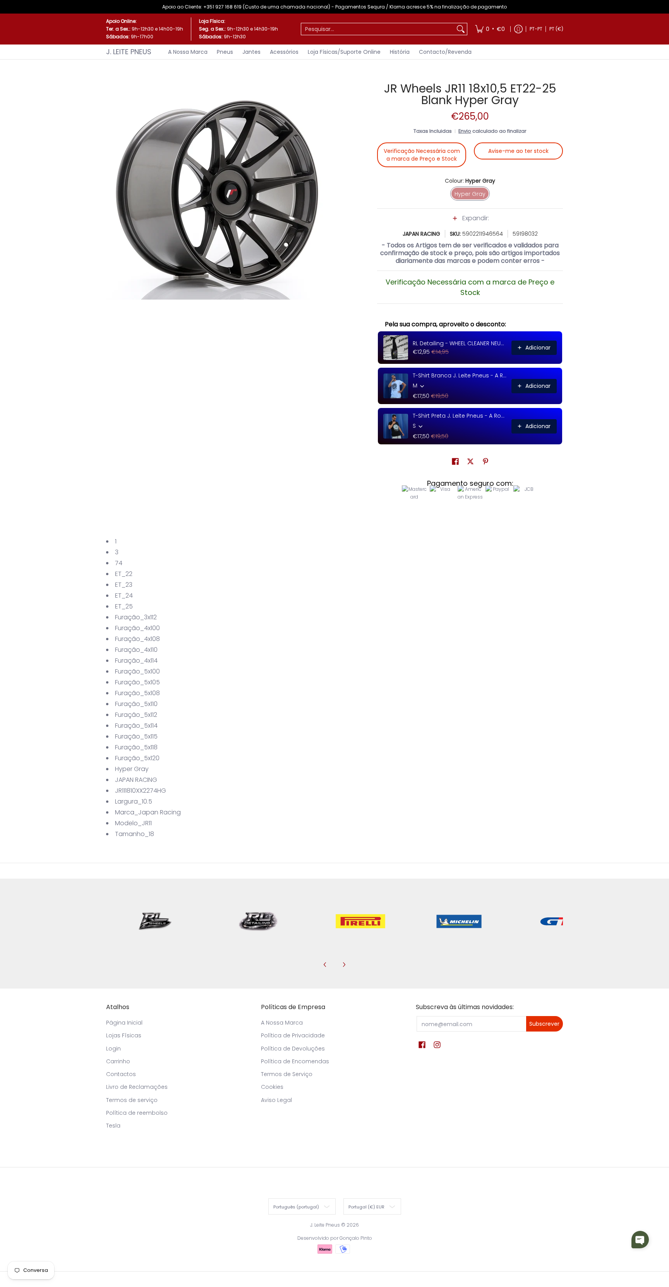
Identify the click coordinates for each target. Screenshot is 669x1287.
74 (118, 563)
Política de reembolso (137, 1113)
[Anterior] (325, 964)
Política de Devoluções (293, 1048)
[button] (470, 222)
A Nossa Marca (282, 1023)
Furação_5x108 (137, 693)
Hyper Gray (132, 768)
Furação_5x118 (136, 747)
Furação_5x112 (136, 714)
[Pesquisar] (461, 29)
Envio (464, 131)
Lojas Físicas (123, 1035)
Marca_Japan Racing (148, 812)
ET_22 (123, 573)
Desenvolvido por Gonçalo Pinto (334, 1238)
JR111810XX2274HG (140, 790)
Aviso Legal (276, 1100)
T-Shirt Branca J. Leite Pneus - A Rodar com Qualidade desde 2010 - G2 (460, 375)
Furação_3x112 (136, 617)
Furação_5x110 (136, 703)
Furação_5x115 (136, 736)
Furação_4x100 (137, 628)
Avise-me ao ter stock (518, 151)
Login (113, 1048)
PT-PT (536, 29)
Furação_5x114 (136, 725)
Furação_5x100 (137, 671)
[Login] (518, 29)
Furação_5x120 (137, 758)
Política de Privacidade (293, 1035)
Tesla (113, 1125)
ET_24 (124, 595)
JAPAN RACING (421, 234)
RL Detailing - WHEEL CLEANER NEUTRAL (460, 343)
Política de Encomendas (295, 1061)
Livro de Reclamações (137, 1087)
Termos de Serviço (286, 1074)
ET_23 (123, 584)
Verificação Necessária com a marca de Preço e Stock (422, 155)
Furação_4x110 (136, 649)
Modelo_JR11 (133, 823)
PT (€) (556, 29)
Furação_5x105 (137, 682)
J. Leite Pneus (128, 52)
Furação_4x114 (136, 660)
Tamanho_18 (134, 833)
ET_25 (124, 606)
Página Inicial (124, 1023)
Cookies (272, 1087)
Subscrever (544, 1024)
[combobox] (378, 29)
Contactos (121, 1074)
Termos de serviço (132, 1100)
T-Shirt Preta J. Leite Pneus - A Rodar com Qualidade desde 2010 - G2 (460, 416)
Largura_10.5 (133, 801)
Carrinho (118, 1061)
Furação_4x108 (137, 638)
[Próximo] (343, 964)
